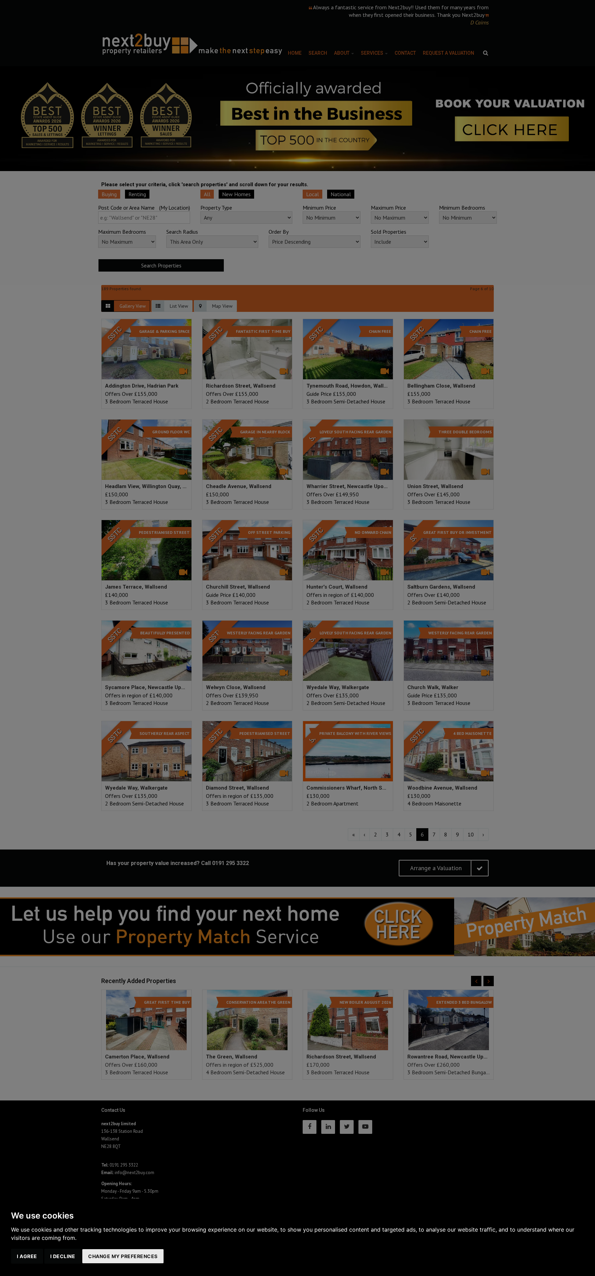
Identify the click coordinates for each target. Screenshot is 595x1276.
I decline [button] (62, 1256)
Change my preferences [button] (123, 1256)
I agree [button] (27, 1256)
